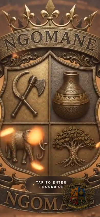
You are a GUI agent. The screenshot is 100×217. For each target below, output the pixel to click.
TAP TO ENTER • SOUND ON (51, 184)
